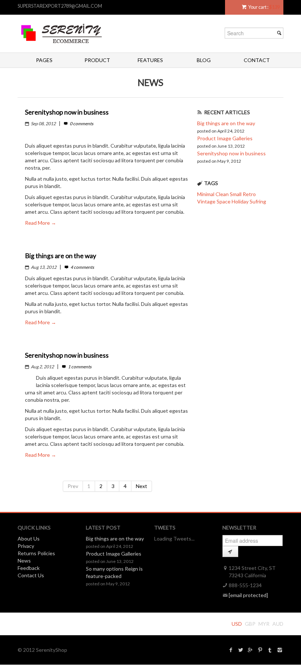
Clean (222, 194)
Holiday (240, 201)
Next (141, 486)
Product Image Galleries (225, 138)
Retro (249, 194)
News (24, 560)
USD (237, 624)
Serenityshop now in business (231, 153)
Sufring (258, 201)
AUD (277, 624)
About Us (29, 538)
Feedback (29, 568)
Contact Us (31, 575)
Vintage (206, 201)
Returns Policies (36, 553)
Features (150, 60)
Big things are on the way (226, 123)
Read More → (40, 223)
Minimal (205, 194)
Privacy (26, 546)
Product (97, 60)
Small (236, 194)
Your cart (257, 7)
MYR (263, 624)
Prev (73, 486)
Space (224, 201)
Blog (204, 60)
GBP (250, 624)
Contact (257, 60)
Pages (44, 60)
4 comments (82, 267)
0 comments (81, 123)
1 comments (79, 366)
